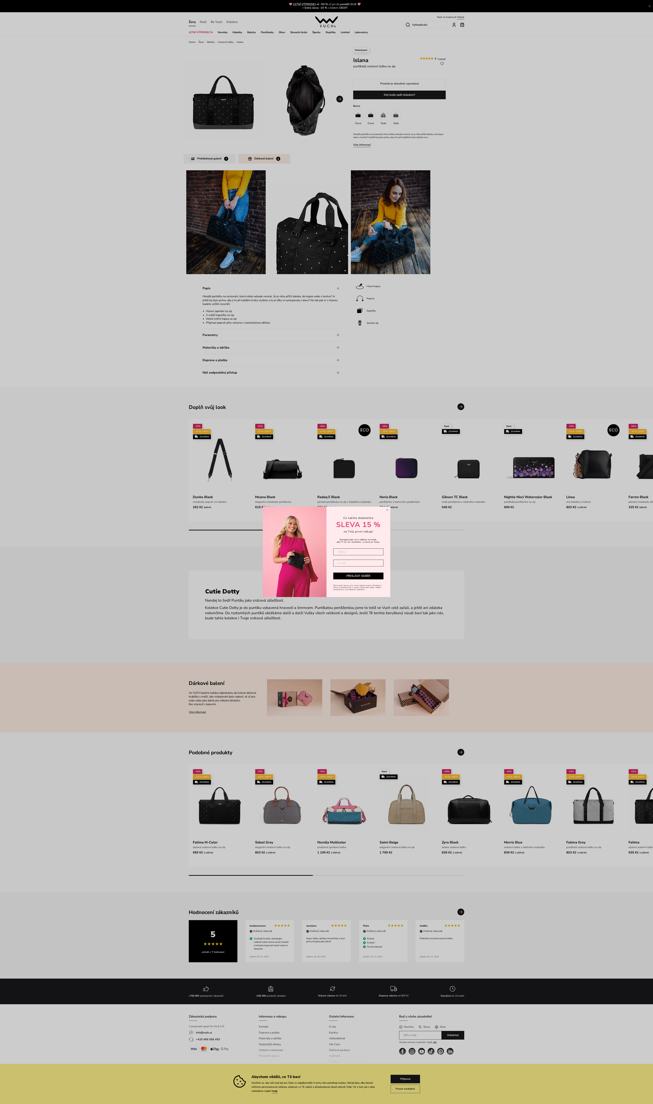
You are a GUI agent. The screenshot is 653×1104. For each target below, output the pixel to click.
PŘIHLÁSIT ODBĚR (358, 576)
